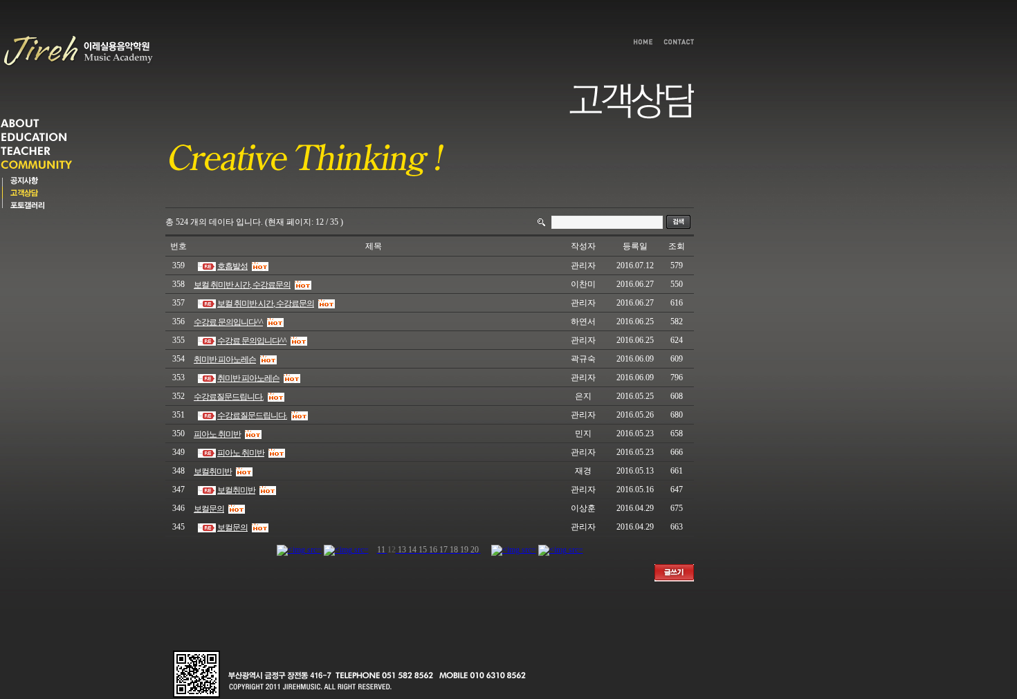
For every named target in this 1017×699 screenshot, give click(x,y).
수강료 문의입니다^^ (228, 322)
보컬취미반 (213, 471)
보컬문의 (209, 509)
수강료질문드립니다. (229, 397)
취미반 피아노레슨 (225, 359)
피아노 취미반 (217, 434)
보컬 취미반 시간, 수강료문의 (242, 285)
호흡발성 (232, 266)
